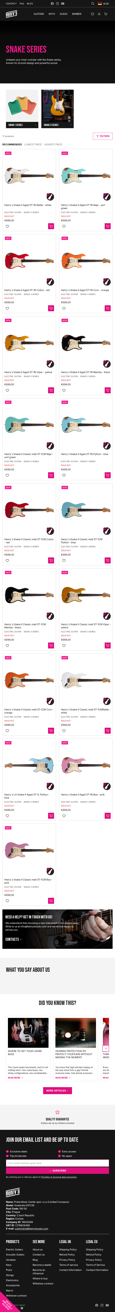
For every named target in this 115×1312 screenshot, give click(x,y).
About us (38, 1249)
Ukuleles (11, 1259)
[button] (10, 1301)
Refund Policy (67, 1254)
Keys (8, 1264)
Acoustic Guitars (15, 1254)
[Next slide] (105, 1048)
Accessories (13, 1285)
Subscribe (59, 1170)
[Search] (93, 3)
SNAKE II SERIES (31, 212)
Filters (104, 136)
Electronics (12, 1280)
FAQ (22, 3)
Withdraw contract (43, 1283)
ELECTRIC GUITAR (12, 212)
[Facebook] (52, 3)
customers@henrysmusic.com (31, 1228)
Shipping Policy (68, 1249)
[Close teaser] (21, 1308)
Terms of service (68, 1264)
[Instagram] (57, 3)
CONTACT (11, 3)
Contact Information (70, 1269)
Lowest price (33, 144)
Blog (35, 1259)
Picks (9, 1269)
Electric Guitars (14, 1249)
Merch (9, 1290)
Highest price (53, 144)
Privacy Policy (67, 1259)
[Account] (99, 14)
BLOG (30, 3)
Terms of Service (95, 1264)
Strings (10, 1275)
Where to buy (40, 1278)
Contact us (39, 1254)
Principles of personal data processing (59, 1177)
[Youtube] (63, 3)
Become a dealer (42, 1264)
